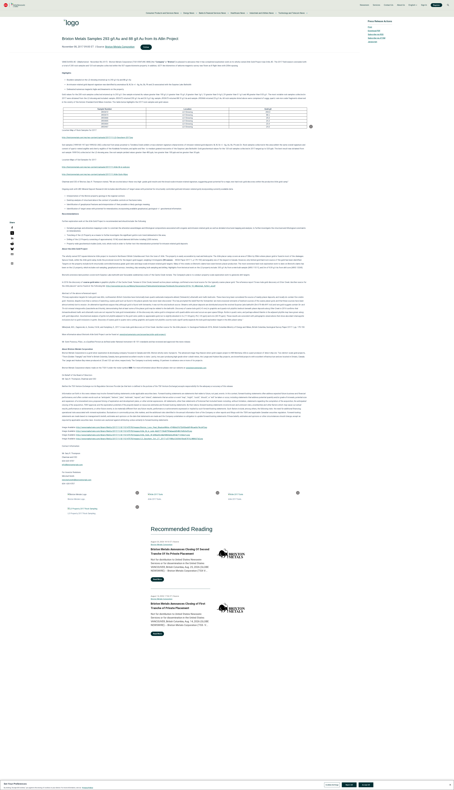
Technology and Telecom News (291, 13)
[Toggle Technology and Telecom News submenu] (307, 13)
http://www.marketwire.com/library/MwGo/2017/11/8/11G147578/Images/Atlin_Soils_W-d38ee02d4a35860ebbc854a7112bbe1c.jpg (133, 435)
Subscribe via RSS (375, 34)
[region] (227, 785)
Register (436, 5)
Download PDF (374, 31)
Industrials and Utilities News (262, 13)
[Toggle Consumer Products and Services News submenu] (181, 13)
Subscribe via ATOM (376, 38)
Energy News (188, 13)
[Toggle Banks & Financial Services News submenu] (228, 13)
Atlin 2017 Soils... (155, 499)
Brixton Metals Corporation (120, 46)
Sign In (424, 5)
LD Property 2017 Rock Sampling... (82, 513)
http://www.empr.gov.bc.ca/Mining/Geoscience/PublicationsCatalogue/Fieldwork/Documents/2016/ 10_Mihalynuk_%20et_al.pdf (161, 286)
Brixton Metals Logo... (77, 499)
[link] (364, 5)
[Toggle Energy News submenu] (196, 13)
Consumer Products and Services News (162, 13)
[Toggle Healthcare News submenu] (247, 13)
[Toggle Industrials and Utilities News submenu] (276, 13)
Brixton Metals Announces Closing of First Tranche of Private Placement (178, 606)
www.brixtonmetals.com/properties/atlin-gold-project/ (143, 334)
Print (370, 27)
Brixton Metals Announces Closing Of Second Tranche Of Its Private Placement (180, 551)
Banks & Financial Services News (212, 13)
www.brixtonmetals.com (196, 368)
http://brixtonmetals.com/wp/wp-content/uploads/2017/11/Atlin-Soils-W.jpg (95, 174)
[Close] (450, 784)
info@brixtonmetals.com (72, 465)
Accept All (366, 785)
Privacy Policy (87, 787)
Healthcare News (238, 13)
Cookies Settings (331, 785)
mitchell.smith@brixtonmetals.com (76, 480)
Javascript (372, 42)
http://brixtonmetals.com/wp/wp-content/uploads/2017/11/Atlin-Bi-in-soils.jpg (96, 167)
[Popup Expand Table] (311, 126)
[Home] (14, 5)
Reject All (349, 785)
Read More (157, 579)
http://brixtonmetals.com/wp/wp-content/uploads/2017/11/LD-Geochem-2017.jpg (97, 137)
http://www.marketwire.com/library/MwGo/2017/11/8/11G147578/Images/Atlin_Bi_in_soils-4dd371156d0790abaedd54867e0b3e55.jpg (134, 431)
